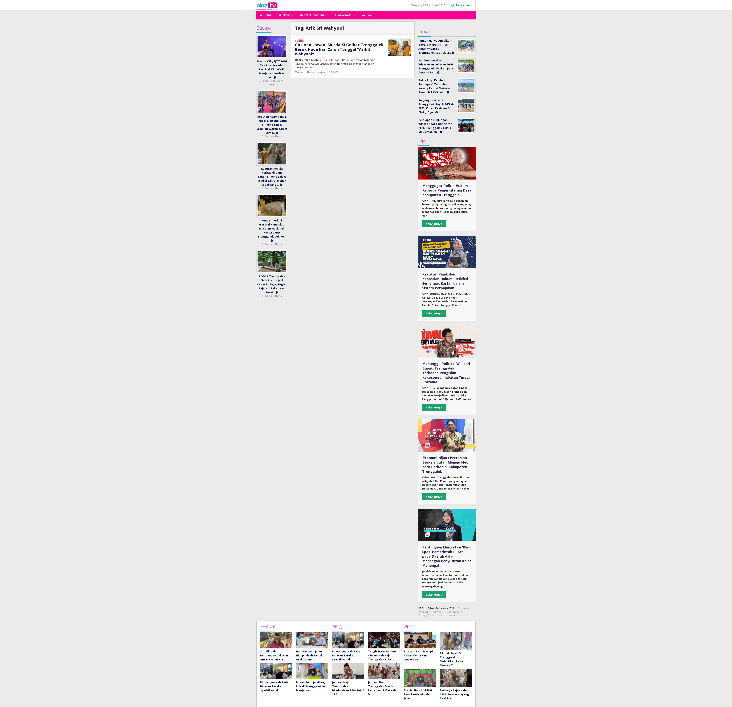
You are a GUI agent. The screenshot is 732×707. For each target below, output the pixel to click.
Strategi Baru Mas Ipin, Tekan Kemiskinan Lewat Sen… (419, 655)
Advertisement (446, 615)
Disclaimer (464, 608)
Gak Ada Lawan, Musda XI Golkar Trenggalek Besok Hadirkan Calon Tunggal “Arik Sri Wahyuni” (339, 49)
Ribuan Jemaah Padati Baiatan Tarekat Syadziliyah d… (275, 686)
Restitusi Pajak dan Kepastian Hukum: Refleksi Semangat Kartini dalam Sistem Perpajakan (445, 281)
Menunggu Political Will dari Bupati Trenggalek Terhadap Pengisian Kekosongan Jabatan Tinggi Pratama (446, 372)
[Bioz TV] (266, 6)
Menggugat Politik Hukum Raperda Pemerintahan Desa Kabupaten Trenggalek (446, 190)
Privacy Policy (426, 615)
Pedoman (437, 611)
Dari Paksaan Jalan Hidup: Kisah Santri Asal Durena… (309, 655)
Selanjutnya (434, 224)
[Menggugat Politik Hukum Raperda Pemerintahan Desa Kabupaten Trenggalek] (447, 163)
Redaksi (423, 611)
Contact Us (453, 611)
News (310, 72)
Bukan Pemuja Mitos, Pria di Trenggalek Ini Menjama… (311, 686)
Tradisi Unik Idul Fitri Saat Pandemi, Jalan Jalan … (418, 694)
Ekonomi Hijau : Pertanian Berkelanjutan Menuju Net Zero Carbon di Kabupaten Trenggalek (445, 464)
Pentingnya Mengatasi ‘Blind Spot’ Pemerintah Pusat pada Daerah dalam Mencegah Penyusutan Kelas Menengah (446, 556)
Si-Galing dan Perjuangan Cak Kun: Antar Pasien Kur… (274, 655)
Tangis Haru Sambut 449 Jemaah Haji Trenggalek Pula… (382, 655)
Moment (300, 72)
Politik (299, 40)
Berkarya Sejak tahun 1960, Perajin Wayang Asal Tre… (454, 694)
